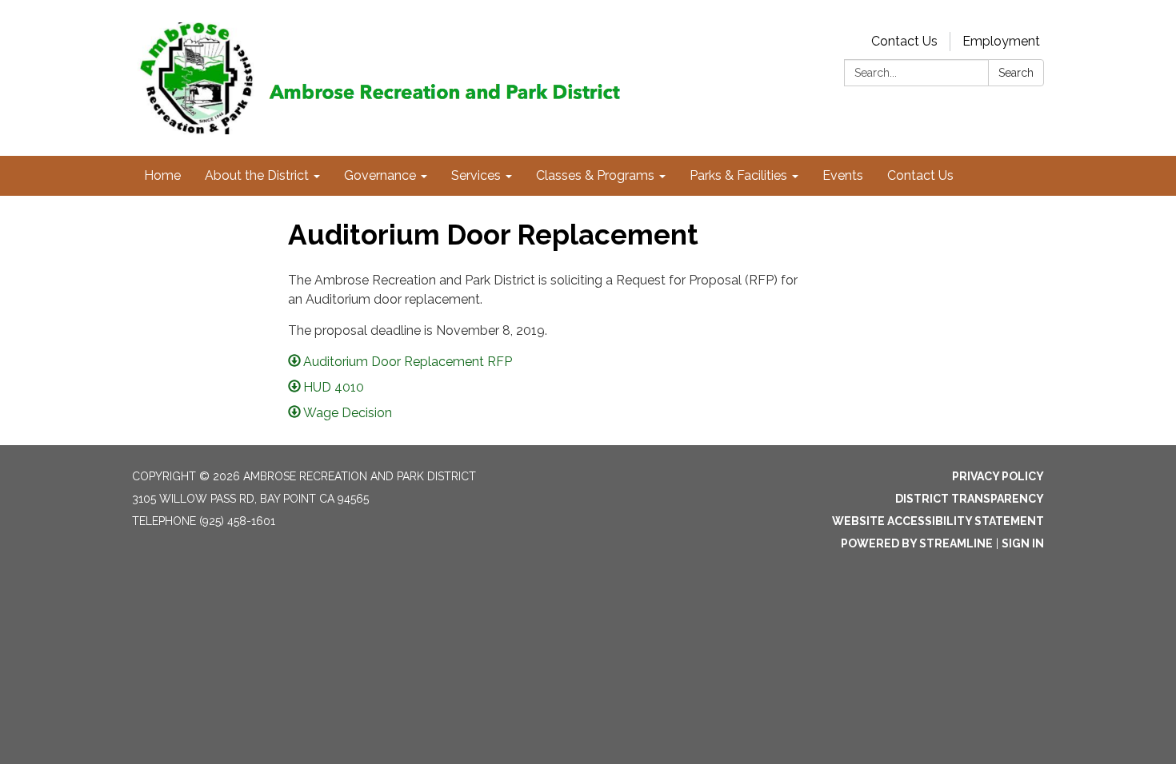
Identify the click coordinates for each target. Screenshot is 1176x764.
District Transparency (969, 498)
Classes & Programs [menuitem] (595, 175)
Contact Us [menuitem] (920, 175)
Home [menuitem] (162, 175)
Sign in (1023, 543)
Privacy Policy (998, 476)
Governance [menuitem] (380, 175)
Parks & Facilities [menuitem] (738, 175)
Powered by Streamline (917, 543)
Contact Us (904, 41)
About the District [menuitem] (257, 175)
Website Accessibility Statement (938, 521)
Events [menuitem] (842, 175)
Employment (1001, 41)
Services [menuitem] (476, 175)
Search (1016, 72)
